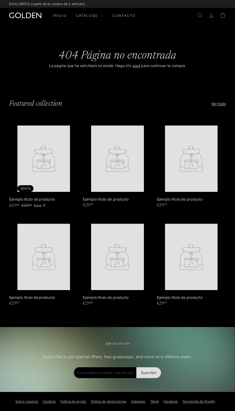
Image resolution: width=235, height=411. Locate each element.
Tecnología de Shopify (198, 401)
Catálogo (88, 15)
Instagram (138, 401)
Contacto (124, 15)
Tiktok (154, 401)
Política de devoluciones (109, 401)
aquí (136, 65)
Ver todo (218, 103)
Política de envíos (73, 401)
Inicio (60, 15)
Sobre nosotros (26, 401)
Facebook (170, 401)
